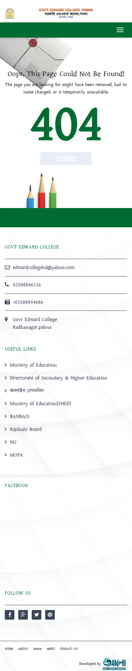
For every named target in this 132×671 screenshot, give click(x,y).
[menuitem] (66, 410)
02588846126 (27, 284)
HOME (9, 649)
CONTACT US (69, 649)
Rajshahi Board (26, 429)
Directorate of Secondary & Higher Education (58, 377)
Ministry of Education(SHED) (40, 403)
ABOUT (23, 649)
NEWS (51, 649)
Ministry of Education (33, 365)
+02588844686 (28, 302)
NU (13, 442)
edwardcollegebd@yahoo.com (44, 267)
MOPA (16, 454)
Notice (37, 649)
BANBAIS (19, 416)
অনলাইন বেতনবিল (27, 390)
